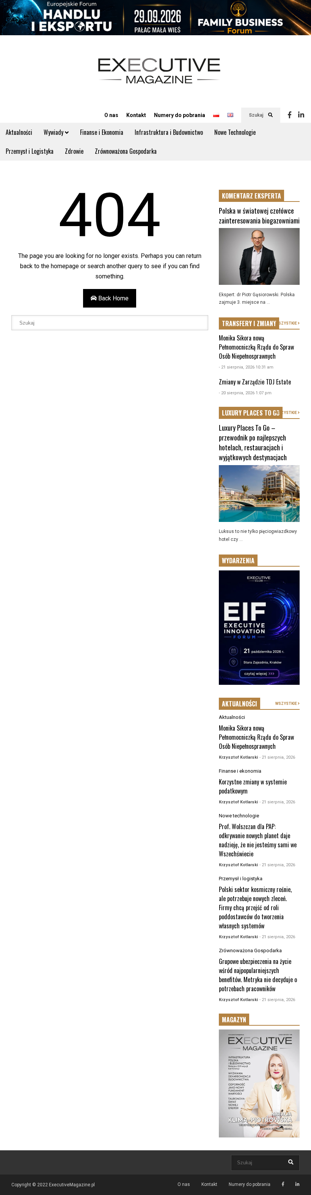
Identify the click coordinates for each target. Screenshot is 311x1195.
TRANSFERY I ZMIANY (249, 323)
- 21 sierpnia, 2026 (277, 757)
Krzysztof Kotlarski (238, 757)
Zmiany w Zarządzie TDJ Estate (255, 381)
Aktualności (19, 132)
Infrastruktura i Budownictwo (169, 132)
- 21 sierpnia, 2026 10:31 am (246, 367)
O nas (111, 115)
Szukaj (256, 115)
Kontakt (136, 115)
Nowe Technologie (235, 132)
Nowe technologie (239, 816)
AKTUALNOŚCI (239, 703)
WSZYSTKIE (286, 323)
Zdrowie (74, 151)
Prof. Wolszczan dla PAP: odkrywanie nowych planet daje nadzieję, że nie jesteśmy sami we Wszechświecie (258, 840)
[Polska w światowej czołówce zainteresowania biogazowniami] (259, 256)
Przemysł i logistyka (240, 878)
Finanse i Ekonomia (101, 132)
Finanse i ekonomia (240, 771)
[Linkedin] (301, 115)
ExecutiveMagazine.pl (72, 1184)
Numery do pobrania (179, 115)
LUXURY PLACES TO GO (251, 412)
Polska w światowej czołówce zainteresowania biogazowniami (259, 215)
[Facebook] (289, 115)
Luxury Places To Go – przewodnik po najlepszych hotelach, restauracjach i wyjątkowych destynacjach (253, 442)
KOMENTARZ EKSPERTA (251, 195)
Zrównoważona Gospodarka (126, 151)
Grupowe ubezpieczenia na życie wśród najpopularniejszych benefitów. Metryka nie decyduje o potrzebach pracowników (258, 975)
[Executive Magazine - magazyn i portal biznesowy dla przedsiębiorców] (159, 76)
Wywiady (54, 132)
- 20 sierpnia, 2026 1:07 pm (245, 393)
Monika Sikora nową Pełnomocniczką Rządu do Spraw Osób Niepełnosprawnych (256, 347)
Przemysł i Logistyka (29, 151)
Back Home (113, 298)
